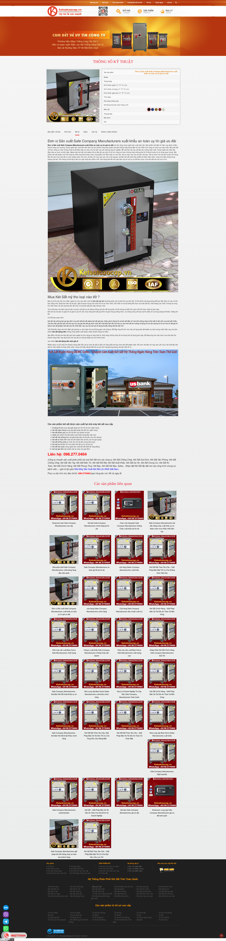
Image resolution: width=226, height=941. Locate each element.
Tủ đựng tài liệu (53, 917)
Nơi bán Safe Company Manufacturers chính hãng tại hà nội (96, 526)
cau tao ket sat (90, 326)
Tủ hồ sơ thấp (75, 912)
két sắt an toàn (57, 439)
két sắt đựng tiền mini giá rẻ (67, 341)
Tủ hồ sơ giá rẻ (97, 917)
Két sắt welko (119, 889)
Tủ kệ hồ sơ (163, 919)
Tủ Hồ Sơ (51, 866)
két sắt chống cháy (59, 442)
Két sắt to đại (53, 891)
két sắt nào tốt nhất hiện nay (74, 326)
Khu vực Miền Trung (136, 868)
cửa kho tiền (52, 323)
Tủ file (139, 915)
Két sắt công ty (75, 891)
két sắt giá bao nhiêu (100, 321)
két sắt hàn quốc (58, 446)
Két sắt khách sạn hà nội (123, 886)
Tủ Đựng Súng (75, 866)
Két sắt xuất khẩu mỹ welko (109, 866)
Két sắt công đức (76, 893)
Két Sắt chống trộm (121, 896)
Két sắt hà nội (75, 889)
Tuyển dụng (159, 2)
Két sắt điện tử (53, 889)
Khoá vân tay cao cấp (145, 896)
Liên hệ (169, 2)
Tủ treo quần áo (76, 915)
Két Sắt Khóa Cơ (120, 893)
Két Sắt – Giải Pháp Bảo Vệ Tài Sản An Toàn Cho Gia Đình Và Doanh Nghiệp (97, 813)
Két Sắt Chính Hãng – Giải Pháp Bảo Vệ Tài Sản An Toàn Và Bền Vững (162, 611)
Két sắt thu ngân (54, 893)
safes (54, 435)
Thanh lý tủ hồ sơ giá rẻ (57, 919)
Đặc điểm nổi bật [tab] (54, 132)
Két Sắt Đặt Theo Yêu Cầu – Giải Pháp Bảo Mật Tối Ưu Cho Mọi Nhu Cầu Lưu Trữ (96, 854)
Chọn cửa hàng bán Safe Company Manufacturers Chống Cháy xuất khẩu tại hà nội (129, 526)
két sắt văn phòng (54, 321)
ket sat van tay (74, 323)
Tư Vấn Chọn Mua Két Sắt (102, 893)
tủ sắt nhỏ (159, 321)
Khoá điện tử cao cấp (167, 896)
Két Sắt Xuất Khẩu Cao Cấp (109, 871)
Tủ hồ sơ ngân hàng (144, 917)
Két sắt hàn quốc (143, 889)
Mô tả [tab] (77, 132)
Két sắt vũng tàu (143, 886)
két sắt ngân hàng (59, 430)
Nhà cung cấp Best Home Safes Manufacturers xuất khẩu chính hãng (96, 694)
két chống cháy (142, 321)
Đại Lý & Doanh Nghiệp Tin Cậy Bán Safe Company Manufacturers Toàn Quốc (129, 694)
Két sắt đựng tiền (98, 889)
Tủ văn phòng (164, 917)
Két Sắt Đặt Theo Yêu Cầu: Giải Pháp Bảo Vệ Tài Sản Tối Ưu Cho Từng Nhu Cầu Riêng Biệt (96, 736)
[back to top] (221, 936)
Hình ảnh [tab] (67, 132)
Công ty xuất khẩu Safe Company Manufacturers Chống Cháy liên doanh (97, 653)
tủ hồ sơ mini (163, 323)
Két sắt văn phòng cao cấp (58, 896)
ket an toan (122, 323)
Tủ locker (117, 915)
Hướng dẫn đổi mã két (134, 2)
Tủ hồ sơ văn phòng (121, 917)
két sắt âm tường (132, 323)
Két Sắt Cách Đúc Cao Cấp (57, 873)
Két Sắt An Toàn (53, 868)
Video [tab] (85, 132)
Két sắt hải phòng (76, 886)
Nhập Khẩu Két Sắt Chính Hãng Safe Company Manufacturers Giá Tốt (162, 653)
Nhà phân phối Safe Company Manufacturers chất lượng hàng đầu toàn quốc (64, 570)
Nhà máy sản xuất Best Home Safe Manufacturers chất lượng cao (129, 653)
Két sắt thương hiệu (144, 891)
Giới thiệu (105, 2)
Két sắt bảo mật (98, 891)
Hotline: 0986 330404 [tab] (109, 132)
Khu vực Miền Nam (136, 871)
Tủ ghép (95, 915)
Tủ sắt (161, 915)
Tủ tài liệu (118, 912)
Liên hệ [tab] (94, 132)
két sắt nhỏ (119, 326)
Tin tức (148, 2)
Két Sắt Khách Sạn (77, 868)
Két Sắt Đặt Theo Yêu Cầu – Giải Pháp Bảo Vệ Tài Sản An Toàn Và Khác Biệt (129, 736)
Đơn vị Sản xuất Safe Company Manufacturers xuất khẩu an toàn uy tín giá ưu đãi (64, 611)
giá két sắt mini (63, 323)
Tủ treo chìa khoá (165, 912)
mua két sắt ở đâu (170, 321)
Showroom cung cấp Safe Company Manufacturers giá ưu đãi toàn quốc (162, 813)
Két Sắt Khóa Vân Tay (145, 893)
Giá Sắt (139, 919)
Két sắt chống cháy (166, 891)
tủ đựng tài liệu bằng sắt (106, 326)
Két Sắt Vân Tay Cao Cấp (79, 871)
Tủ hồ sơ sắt (141, 912)
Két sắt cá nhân (120, 891)
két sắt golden (58, 326)
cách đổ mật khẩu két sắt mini (106, 323)
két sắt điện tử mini (129, 321)
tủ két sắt (151, 321)
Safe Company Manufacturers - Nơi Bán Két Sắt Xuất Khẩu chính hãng (64, 736)
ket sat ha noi (57, 444)
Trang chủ (94, 2)
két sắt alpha (87, 321)
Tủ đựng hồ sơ (75, 917)
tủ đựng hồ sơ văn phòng (148, 323)
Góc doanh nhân (118, 2)
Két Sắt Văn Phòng (106, 868)
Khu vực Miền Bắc (135, 866)
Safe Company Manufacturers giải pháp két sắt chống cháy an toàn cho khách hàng (64, 854)
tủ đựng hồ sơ (57, 428)
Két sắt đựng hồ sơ (77, 896)
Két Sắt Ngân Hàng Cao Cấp (80, 873)
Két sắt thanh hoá (165, 886)
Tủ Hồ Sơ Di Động (99, 919)
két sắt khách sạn (58, 432)
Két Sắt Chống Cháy (55, 871)
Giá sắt (50, 915)
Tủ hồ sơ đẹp (53, 912)
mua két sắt (77, 321)
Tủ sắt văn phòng (98, 912)
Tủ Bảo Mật (104, 873)
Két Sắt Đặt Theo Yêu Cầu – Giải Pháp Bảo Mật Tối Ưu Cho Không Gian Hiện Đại (162, 570)
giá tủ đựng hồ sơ (114, 321)
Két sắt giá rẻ (164, 889)
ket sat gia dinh (67, 321)
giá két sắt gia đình (87, 323)
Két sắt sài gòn (53, 886)
